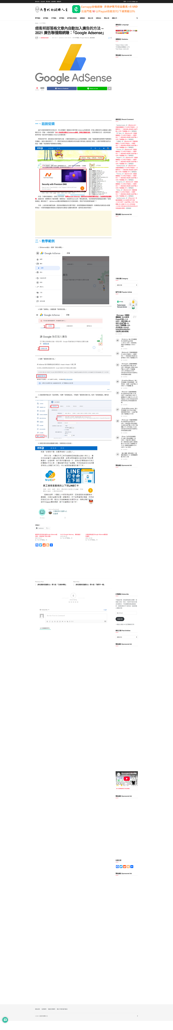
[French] (123, 30)
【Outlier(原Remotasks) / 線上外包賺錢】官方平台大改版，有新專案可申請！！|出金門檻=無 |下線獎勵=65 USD (129, 411)
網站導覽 (53, 1)
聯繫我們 (59, 1)
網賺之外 (114, 18)
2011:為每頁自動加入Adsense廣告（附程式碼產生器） (72, 132)
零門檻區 (37, 18)
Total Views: (119, 49)
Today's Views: (120, 45)
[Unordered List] (60, 621)
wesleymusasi (45, 37)
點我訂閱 (119, 619)
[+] (72, 621)
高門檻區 (61, 18)
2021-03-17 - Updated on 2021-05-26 (61, 37)
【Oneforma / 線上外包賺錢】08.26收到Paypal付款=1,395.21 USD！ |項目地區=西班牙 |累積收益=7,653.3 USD (129, 342)
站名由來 (43, 1)
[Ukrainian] (125, 33)
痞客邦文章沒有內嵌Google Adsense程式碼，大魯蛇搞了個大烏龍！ (46, 535)
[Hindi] (127, 30)
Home (36, 23)
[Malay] (117, 33)
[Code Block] (65, 621)
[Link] (67, 621)
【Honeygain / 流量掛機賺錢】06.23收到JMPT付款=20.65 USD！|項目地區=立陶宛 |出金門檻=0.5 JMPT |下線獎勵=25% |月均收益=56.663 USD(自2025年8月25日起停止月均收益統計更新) (129, 369)
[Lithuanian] (136, 30)
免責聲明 (44, 1009)
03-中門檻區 (43, 23)
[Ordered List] (57, 621)
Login (136, 1)
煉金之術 (90, 18)
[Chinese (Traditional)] (119, 30)
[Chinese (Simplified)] (117, 30)
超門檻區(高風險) (72, 18)
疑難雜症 (82, 18)
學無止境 (106, 18)
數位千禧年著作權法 (62, 1009)
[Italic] (50, 621)
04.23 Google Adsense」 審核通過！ (70, 534)
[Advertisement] (73, 106)
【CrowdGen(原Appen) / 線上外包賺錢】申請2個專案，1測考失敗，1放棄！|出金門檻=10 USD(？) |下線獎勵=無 (129, 383)
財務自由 (98, 18)
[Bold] (47, 621)
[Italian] (130, 30)
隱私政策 (37, 1009)
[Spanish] (121, 33)
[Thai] (123, 33)
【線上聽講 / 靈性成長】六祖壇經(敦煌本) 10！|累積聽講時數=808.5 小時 (129, 455)
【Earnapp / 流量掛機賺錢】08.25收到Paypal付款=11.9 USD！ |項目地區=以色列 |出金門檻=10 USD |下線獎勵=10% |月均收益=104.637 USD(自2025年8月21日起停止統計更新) (123, 323)
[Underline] (52, 621)
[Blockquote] (62, 621)
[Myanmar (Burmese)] (119, 33)
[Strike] (55, 621)
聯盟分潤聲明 (51, 1009)
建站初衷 (37, 1)
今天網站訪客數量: (121, 47)
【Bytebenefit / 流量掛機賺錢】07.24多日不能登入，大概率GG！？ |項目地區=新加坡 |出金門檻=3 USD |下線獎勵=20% (129, 355)
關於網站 (48, 1)
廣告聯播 (92, 37)
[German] (125, 30)
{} (69, 621)
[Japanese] (132, 30)
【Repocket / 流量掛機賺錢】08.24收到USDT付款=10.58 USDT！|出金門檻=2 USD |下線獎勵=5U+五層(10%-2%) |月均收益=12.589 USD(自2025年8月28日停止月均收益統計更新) (129, 397)
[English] (121, 30)
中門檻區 (53, 18)
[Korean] (134, 30)
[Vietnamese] (127, 33)
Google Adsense (84, 37)
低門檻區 (45, 18)
